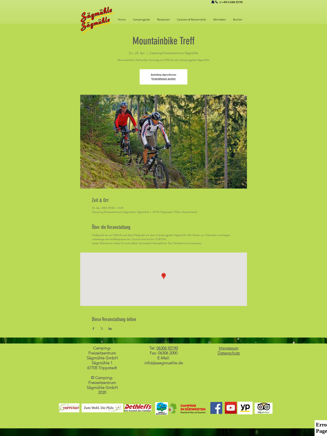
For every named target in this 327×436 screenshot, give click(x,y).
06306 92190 (167, 348)
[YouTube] (231, 408)
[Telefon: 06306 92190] (216, 2)
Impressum (228, 348)
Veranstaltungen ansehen (163, 78)
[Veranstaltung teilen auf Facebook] (93, 328)
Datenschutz (229, 352)
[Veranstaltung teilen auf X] (101, 328)
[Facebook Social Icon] (216, 408)
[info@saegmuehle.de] (213, 2)
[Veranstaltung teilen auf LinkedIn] (110, 328)
